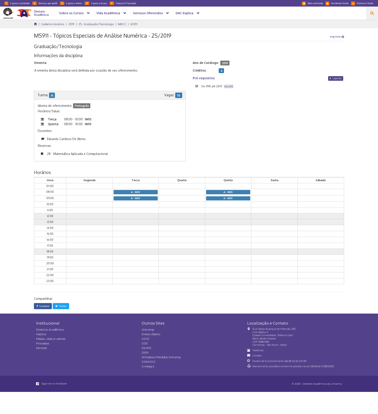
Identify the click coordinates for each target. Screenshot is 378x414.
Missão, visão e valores (50, 338)
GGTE (145, 338)
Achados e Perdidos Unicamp (161, 357)
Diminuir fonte (365, 3)
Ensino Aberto (151, 334)
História (41, 334)
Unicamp (148, 329)
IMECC (122, 24)
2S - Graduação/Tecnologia (96, 24)
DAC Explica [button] (184, 13)
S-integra (148, 366)
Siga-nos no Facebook (54, 383)
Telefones (257, 350)
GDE (145, 343)
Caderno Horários (52, 24)
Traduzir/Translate (123, 3)
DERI (145, 352)
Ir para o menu (71, 3)
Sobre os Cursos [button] (71, 13)
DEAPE (146, 348)
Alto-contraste (315, 3)
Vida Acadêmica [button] (108, 13)
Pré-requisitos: (204, 78)
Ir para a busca (96, 3)
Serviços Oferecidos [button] (148, 13)
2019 (71, 24)
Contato (257, 355)
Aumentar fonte (339, 3)
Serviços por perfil (45, 3)
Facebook (43, 306)
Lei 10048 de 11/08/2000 (320, 366)
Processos (42, 343)
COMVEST (149, 361)
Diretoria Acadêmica (50, 329)
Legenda (336, 78)
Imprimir (335, 36)
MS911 (134, 24)
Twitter (62, 306)
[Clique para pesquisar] (372, 13)
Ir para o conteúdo (18, 3)
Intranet (41, 348)
